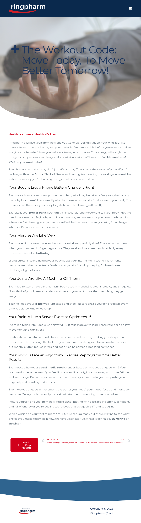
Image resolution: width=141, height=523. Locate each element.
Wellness (51, 134)
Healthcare (16, 134)
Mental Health (34, 134)
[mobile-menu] (126, 9)
